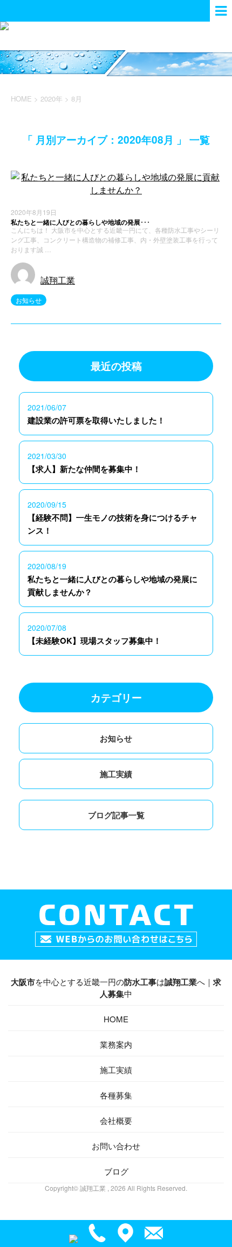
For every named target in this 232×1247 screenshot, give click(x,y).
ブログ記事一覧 (116, 815)
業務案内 (116, 1044)
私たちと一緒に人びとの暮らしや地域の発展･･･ (80, 222)
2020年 (51, 98)
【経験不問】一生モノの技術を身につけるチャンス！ (112, 523)
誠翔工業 (57, 280)
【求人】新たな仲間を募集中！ (84, 469)
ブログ (116, 1171)
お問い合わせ (116, 1145)
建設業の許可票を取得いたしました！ (96, 420)
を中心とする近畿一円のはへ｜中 (116, 988)
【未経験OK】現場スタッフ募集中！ (94, 640)
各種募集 (116, 1095)
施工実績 (116, 774)
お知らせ (29, 300)
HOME (116, 1018)
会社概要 (116, 1120)
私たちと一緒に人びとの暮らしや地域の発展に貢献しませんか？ (112, 585)
